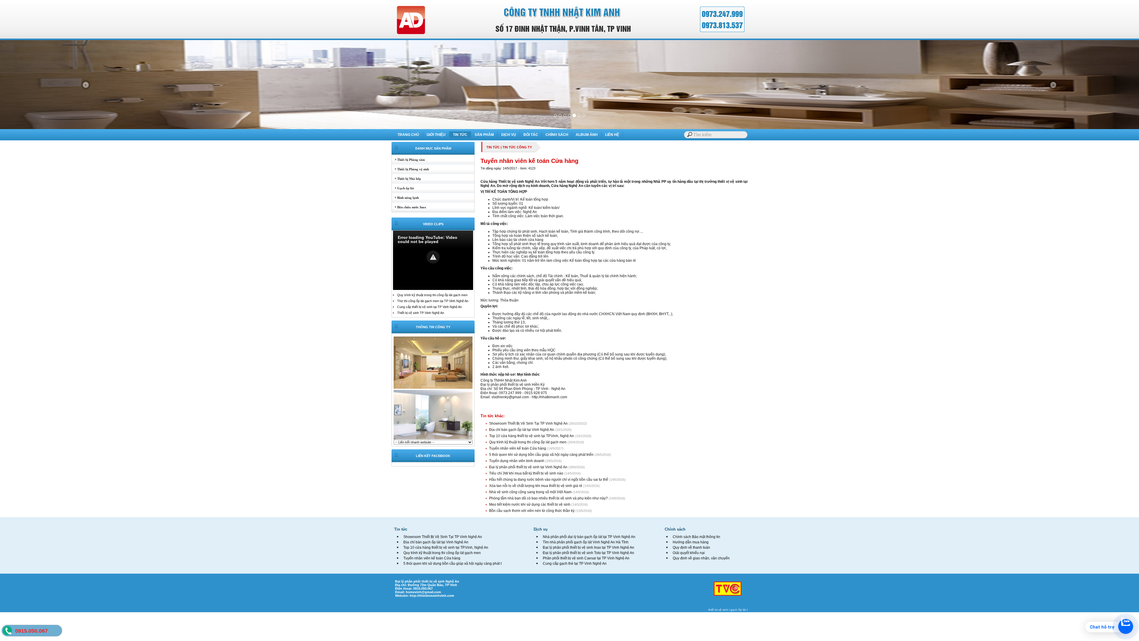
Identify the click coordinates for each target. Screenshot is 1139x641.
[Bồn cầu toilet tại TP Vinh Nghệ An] (569, 128)
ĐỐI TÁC (531, 135)
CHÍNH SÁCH (556, 135)
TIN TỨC (460, 135)
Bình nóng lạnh (405, 197)
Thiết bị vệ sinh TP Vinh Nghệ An (420, 313)
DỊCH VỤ (508, 135)
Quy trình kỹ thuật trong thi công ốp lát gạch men (432, 295)
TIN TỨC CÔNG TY (517, 147)
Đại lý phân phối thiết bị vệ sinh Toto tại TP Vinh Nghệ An (588, 553)
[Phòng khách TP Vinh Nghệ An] (433, 388)
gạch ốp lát (738, 609)
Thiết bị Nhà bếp (406, 178)
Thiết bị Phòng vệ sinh (410, 169)
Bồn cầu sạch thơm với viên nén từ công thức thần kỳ (532, 511)
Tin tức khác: (493, 416)
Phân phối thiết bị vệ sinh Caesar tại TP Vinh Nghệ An (586, 558)
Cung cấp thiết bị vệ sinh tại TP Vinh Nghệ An (429, 307)
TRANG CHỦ (408, 135)
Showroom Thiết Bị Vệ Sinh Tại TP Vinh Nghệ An (529, 423)
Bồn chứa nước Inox (409, 207)
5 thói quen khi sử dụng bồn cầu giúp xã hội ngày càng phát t (452, 563)
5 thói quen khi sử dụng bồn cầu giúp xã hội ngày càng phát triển (541, 455)
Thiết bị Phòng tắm (408, 159)
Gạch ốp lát (403, 188)
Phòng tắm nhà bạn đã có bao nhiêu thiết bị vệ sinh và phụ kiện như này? (549, 498)
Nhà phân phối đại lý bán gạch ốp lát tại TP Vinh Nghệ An (589, 537)
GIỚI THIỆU (436, 135)
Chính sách (675, 529)
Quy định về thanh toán (691, 547)
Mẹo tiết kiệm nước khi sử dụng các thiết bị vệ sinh (530, 504)
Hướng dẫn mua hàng (691, 542)
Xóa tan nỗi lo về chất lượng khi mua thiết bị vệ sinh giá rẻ (536, 486)
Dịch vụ (541, 529)
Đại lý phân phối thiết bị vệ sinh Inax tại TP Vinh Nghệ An (588, 547)
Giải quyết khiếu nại (689, 553)
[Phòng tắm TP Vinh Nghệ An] (433, 439)
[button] (433, 257)
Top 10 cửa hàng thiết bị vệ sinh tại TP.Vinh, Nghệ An (532, 436)
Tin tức (400, 529)
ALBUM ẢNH (587, 135)
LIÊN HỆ (612, 135)
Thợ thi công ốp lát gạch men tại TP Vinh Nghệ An (432, 301)
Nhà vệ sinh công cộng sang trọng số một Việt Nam (530, 492)
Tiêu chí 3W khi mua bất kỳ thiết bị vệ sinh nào (526, 473)
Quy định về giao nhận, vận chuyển (701, 558)
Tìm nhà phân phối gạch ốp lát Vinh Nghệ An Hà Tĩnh (586, 542)
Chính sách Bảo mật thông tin (696, 537)
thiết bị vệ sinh (718, 609)
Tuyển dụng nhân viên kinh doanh (517, 461)
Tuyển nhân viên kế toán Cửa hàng (518, 448)
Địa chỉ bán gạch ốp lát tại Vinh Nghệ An (522, 430)
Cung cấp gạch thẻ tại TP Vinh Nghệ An (575, 563)
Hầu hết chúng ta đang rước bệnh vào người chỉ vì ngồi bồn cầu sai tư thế (549, 479)
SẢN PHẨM (484, 135)
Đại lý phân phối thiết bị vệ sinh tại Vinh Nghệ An (528, 467)
